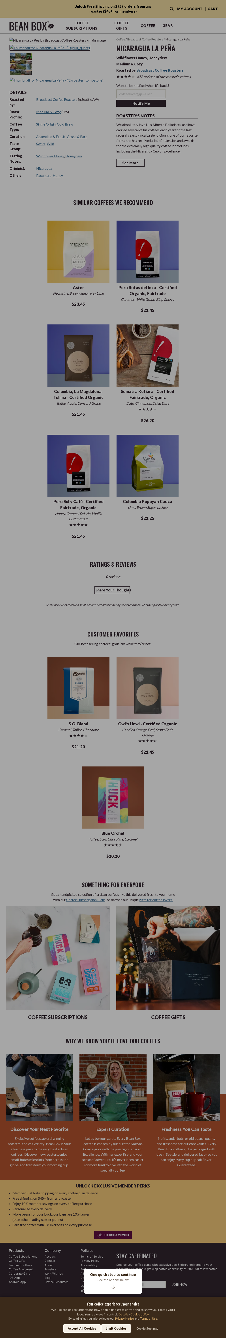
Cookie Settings (147, 1328)
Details (123, 1314)
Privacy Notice (124, 1318)
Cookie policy (139, 1314)
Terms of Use (148, 1318)
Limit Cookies (116, 1328)
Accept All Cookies (82, 1328)
